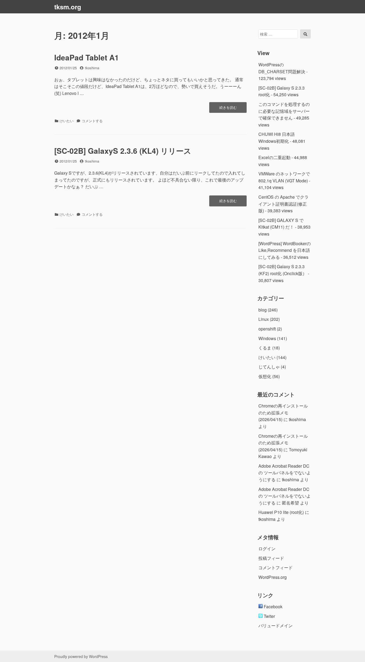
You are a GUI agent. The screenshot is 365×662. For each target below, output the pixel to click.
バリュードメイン (275, 625)
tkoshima (92, 67)
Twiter (269, 616)
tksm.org (67, 6)
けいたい (66, 120)
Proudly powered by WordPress (81, 656)
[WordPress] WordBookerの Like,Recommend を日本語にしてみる (284, 250)
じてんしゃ (269, 367)
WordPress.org (272, 577)
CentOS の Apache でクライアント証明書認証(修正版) (283, 204)
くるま (264, 348)
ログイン (266, 548)
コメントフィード (275, 567)
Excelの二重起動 (274, 157)
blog (262, 310)
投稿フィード (271, 558)
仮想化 (264, 376)
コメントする (92, 120)
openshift (267, 329)
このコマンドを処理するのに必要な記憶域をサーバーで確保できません (284, 111)
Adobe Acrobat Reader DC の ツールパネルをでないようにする (284, 473)
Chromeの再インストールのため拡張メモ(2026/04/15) (283, 412)
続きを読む (228, 109)
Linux (263, 319)
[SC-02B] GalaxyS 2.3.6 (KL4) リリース (122, 150)
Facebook (272, 606)
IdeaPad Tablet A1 (86, 57)
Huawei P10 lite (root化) (281, 512)
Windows (267, 338)
